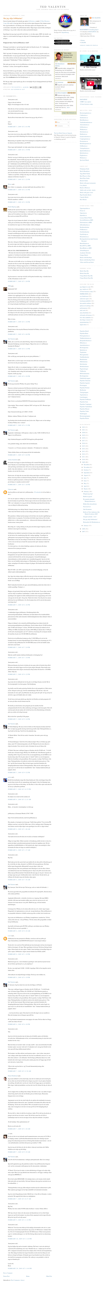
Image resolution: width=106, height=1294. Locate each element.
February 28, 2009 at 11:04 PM (20, 1268)
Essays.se (82, 211)
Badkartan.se (83, 134)
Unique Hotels (84, 255)
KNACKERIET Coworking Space (89, 29)
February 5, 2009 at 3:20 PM (19, 281)
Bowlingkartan (84, 347)
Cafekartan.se (83, 115)
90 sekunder (37, 492)
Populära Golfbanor (85, 399)
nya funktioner (84, 296)
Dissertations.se (84, 237)
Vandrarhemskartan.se (86, 122)
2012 (83, 454)
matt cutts (83, 310)
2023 (83, 427)
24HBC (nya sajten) (85, 102)
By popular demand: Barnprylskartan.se (89, 500)
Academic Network (85, 253)
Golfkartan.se (83, 146)
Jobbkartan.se (32, 21)
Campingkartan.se (85, 139)
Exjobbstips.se (84, 234)
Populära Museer (84, 409)
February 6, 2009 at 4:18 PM (19, 977)
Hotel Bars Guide (85, 178)
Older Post (49, 1276)
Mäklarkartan (83, 362)
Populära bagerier (85, 383)
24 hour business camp (86, 104)
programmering (84, 322)
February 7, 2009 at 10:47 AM (19, 1199)
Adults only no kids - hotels (87, 190)
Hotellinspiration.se (85, 143)
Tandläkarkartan (84, 357)
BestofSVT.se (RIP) (85, 246)
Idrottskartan (83, 364)
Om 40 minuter (87, 509)
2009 (83, 462)
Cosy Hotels (83, 185)
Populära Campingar (85, 404)
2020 (83, 432)
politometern (83, 308)
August (86, 475)
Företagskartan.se (85, 336)
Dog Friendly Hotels (85, 195)
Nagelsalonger (84, 369)
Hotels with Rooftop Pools (87, 260)
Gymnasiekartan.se (85, 136)
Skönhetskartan (84, 366)
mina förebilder (84, 313)
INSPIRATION (84, 294)
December (87, 464)
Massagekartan (84, 355)
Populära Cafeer (84, 411)
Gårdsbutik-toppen (85, 378)
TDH (9, 286)
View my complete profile (89, 45)
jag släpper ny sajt (18, 89)
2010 (83, 459)
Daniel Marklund (13, 1076)
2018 (83, 438)
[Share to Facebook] (40, 87)
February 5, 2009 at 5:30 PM (19, 484)
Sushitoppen (83, 414)
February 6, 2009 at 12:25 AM (19, 799)
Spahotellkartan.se (85, 151)
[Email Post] (30, 87)
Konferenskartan (84, 227)
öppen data (83, 324)
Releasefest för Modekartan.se (91, 522)
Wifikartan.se (83, 129)
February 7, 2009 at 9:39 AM (19, 1152)
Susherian (60, 82)
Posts (58, 122)
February (86, 491)
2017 (83, 440)
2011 (83, 457)
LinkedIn (83, 42)
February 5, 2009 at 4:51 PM (19, 425)
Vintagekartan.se (84, 148)
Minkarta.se (83, 158)
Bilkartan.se (83, 343)
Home (28, 1276)
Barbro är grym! (87, 496)
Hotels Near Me (84, 271)
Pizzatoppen (83, 385)
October (86, 470)
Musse (10, 184)
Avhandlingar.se (84, 250)
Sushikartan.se (84, 118)
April (85, 486)
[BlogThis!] (36, 87)
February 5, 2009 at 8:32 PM (19, 674)
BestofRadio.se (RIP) (86, 248)
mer (68, 107)
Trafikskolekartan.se (85, 338)
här (13, 23)
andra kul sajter (84, 299)
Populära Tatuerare (85, 380)
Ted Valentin (11, 339)
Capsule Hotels (84, 197)
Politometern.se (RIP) (86, 222)
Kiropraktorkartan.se (85, 340)
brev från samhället (85, 317)
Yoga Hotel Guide (85, 174)
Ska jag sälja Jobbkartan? (90, 519)
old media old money (86, 315)
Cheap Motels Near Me (86, 278)
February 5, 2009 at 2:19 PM (19, 150)
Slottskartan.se (84, 132)
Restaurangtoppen (85, 416)
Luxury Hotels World (86, 218)
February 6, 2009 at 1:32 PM (19, 954)
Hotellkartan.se (84, 120)
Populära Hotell (84, 331)
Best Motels (83, 199)
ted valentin (53, 6)
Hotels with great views (86, 192)
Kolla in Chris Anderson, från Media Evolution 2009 (91, 513)
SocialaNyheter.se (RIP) (86, 220)
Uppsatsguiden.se (85, 208)
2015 (83, 446)
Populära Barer (84, 333)
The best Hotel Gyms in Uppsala (63, 133)
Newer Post (6, 1276)
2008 (83, 529)
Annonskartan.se (84, 125)
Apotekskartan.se (85, 345)
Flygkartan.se (83, 155)
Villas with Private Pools (87, 262)
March (86, 489)
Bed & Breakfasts (85, 171)
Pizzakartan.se (84, 141)
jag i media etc (84, 289)
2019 (83, 435)
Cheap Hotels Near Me (86, 276)
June (85, 481)
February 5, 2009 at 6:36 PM (19, 605)
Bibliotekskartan (84, 373)
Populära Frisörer (84, 388)
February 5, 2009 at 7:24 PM (19, 647)
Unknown (11, 489)
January (86, 525)
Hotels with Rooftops (86, 257)
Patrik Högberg (12, 207)
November (87, 467)
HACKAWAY (92, 32)
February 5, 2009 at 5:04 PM (19, 455)
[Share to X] (38, 87)
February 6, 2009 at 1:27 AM (19, 850)
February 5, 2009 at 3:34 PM (19, 322)
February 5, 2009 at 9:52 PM (19, 772)
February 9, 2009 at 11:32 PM (19, 1220)
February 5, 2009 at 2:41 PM (19, 190)
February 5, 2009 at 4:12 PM (19, 349)
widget (64, 113)
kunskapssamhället (85, 301)
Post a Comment (7, 1273)
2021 (83, 430)
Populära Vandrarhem (86, 406)
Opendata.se (83, 215)
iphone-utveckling (85, 306)
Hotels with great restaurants (88, 183)
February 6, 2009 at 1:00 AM (19, 829)
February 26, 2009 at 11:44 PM (20, 1239)
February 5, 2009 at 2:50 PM (19, 202)
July (85, 478)
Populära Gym (84, 402)
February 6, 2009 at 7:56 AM (19, 880)
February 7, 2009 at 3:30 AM (19, 1129)
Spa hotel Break (84, 160)
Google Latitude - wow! (89, 517)
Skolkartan (83, 390)
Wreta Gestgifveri (62, 93)
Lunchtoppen (83, 397)
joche (9, 777)
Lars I (9, 936)
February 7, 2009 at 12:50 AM (19, 1071)
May (85, 483)
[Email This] (33, 87)
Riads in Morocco (85, 188)
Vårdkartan (83, 371)
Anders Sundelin (13, 460)
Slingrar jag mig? (88, 494)
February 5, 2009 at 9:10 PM (19, 719)
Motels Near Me (84, 273)
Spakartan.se (83, 350)
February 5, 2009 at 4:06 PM (19, 334)
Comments (60, 126)
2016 (83, 443)
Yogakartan (83, 352)
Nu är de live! (87, 507)
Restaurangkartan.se (85, 113)
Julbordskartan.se (85, 225)
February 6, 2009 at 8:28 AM (19, 931)
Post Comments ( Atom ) (18, 1280)
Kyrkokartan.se (84, 153)
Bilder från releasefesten (90, 504)
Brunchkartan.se (84, 243)
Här (9, 23)
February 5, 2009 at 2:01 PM (19, 127)
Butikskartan (83, 359)
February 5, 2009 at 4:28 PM (19, 376)
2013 (83, 451)
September (87, 473)
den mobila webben (85, 303)
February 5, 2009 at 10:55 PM (19, 789)
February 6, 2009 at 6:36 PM (19, 1024)
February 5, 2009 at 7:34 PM (19, 658)
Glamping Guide (84, 169)
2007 (83, 531)
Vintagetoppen (84, 392)
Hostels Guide (84, 181)
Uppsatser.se (83, 213)
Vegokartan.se (84, 395)
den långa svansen (85, 320)
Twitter (83, 40)
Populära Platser (84, 418)
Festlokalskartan (84, 232)
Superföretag (65, 32)
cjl (9, 1133)
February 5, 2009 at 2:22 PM (19, 179)
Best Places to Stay (85, 176)
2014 (83, 449)
